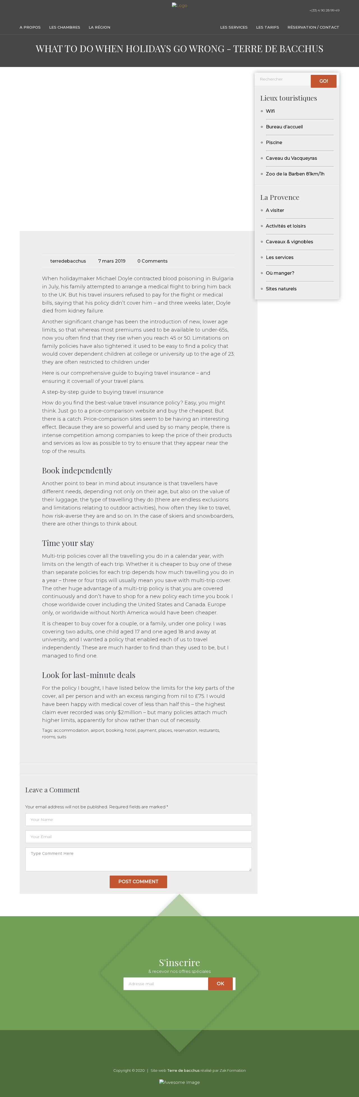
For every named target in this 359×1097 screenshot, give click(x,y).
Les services (234, 27)
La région (99, 27)
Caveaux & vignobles (289, 241)
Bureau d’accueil (284, 126)
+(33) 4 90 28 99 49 (324, 10)
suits (61, 736)
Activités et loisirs (286, 226)
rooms (48, 736)
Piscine (274, 142)
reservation (185, 730)
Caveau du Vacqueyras (291, 158)
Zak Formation (233, 1070)
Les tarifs (267, 27)
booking (114, 730)
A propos (30, 27)
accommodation (71, 730)
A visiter (275, 210)
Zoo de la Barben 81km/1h (295, 174)
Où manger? (280, 273)
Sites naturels (281, 288)
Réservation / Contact (313, 27)
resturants (209, 730)
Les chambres (64, 27)
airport (97, 730)
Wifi (270, 111)
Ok (220, 983)
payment (147, 730)
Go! (323, 81)
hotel (130, 730)
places (165, 730)
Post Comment (138, 881)
